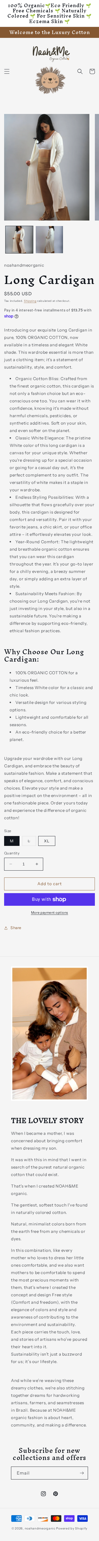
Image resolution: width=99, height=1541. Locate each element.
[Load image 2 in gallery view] (49, 239)
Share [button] (15, 927)
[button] (7, 71)
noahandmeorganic (40, 1528)
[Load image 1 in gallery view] (19, 239)
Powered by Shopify (71, 1528)
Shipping (30, 301)
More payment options (49, 912)
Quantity (12, 853)
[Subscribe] (82, 1473)
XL (47, 840)
